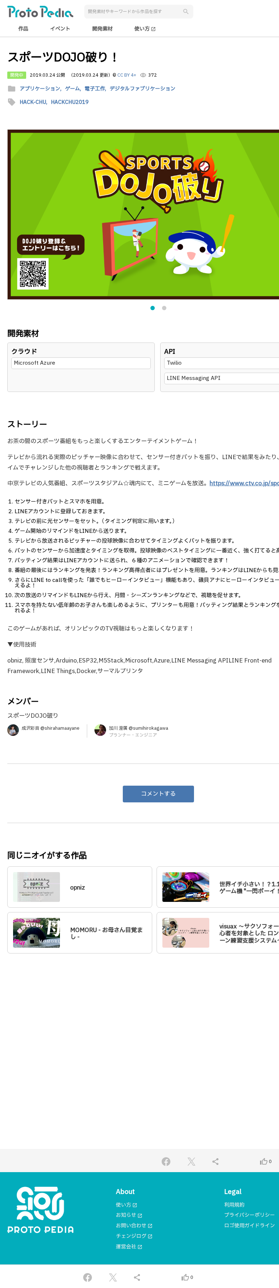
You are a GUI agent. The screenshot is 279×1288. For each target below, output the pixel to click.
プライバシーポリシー (249, 1215)
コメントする (158, 794)
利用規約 (234, 1205)
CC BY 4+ (126, 75)
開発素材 (102, 29)
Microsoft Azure (34, 363)
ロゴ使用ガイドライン (249, 1226)
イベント (60, 29)
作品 (23, 29)
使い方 (145, 29)
